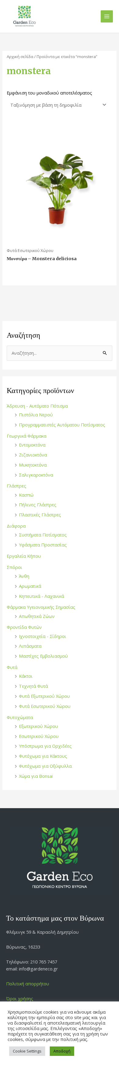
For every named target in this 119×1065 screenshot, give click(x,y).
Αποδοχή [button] (61, 1051)
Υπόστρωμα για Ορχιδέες (45, 746)
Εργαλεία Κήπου (24, 556)
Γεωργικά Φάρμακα (26, 436)
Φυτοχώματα (20, 717)
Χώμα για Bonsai (36, 776)
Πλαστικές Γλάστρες (40, 515)
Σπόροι (14, 567)
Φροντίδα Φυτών (24, 627)
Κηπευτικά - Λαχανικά (41, 596)
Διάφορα (16, 526)
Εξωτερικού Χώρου (38, 726)
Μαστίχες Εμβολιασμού (43, 656)
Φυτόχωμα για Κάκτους (43, 756)
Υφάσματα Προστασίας (43, 545)
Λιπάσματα (30, 646)
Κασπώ (26, 495)
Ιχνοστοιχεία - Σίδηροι (42, 636)
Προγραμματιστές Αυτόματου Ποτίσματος (62, 425)
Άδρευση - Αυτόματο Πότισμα (37, 406)
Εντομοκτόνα (32, 445)
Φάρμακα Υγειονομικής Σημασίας (41, 607)
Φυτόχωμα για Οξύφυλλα (45, 766)
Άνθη (24, 576)
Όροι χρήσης (19, 998)
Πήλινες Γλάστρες (37, 504)
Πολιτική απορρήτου (27, 984)
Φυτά (12, 667)
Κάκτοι (26, 676)
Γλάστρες (16, 486)
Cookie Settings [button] (27, 1051)
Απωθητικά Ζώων (37, 616)
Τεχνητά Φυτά (33, 686)
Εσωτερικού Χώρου (39, 736)
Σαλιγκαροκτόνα (36, 475)
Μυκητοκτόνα (33, 465)
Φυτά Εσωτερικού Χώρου (44, 706)
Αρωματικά (30, 586)
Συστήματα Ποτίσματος (43, 535)
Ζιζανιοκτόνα (33, 455)
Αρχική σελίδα (20, 56)
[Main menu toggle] (107, 16)
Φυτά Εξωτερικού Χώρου (44, 696)
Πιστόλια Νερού (36, 415)
